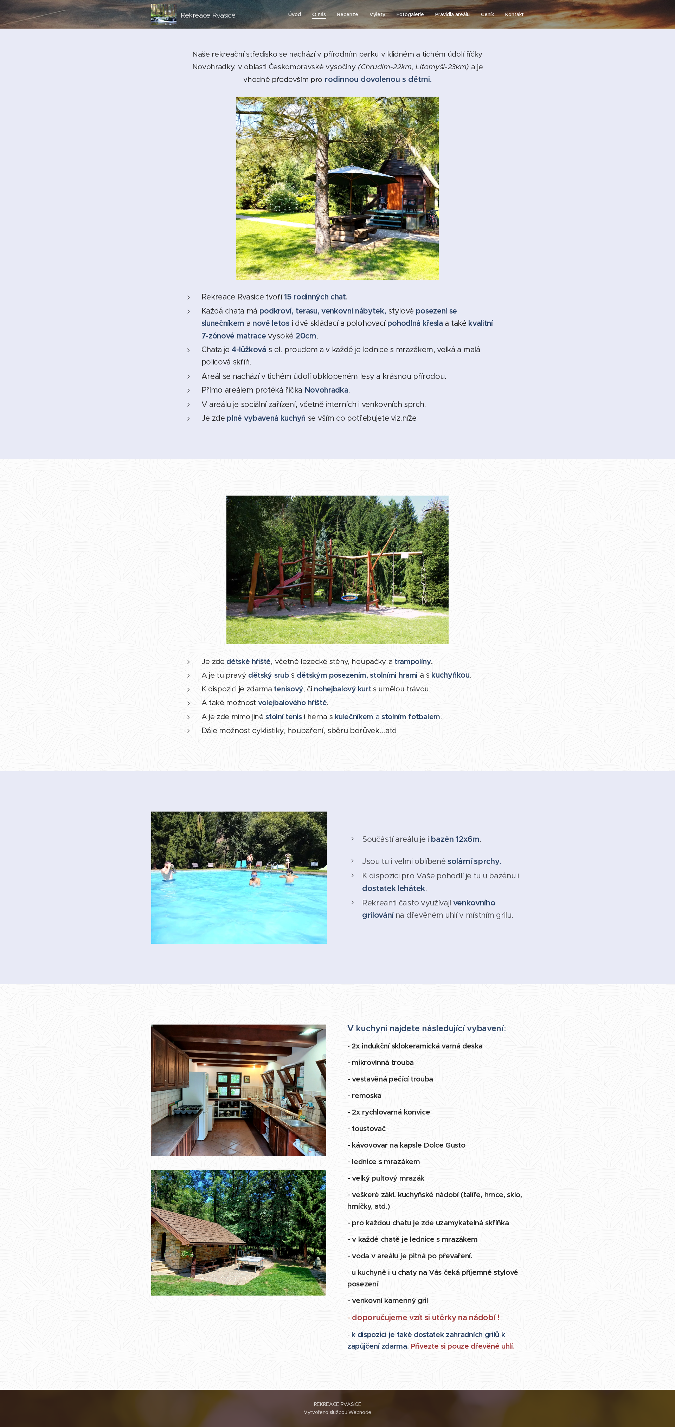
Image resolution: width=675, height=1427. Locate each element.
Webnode (359, 1412)
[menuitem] (297, 14)
